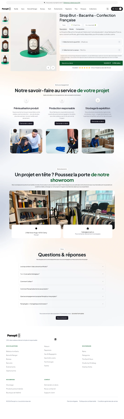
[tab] (63, 28)
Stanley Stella (87, 367)
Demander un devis (26, 123)
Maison (46, 346)
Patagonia (86, 355)
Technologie (48, 362)
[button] (16, 8)
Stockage (10, 385)
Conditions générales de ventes (108, 401)
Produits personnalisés (14, 389)
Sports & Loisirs (50, 358)
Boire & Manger (11, 355)
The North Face (87, 359)
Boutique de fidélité (13, 393)
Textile (46, 366)
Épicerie (9, 363)
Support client (49, 393)
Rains (84, 351)
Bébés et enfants (12, 351)
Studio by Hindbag (89, 363)
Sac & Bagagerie (50, 354)
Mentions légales (72, 401)
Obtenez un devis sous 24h (71, 2)
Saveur (76, 50)
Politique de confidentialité (87, 401)
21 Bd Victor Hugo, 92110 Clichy (36, 233)
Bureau (8, 359)
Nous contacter (62, 318)
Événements (10, 367)
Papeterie (47, 350)
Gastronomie (11, 371)
